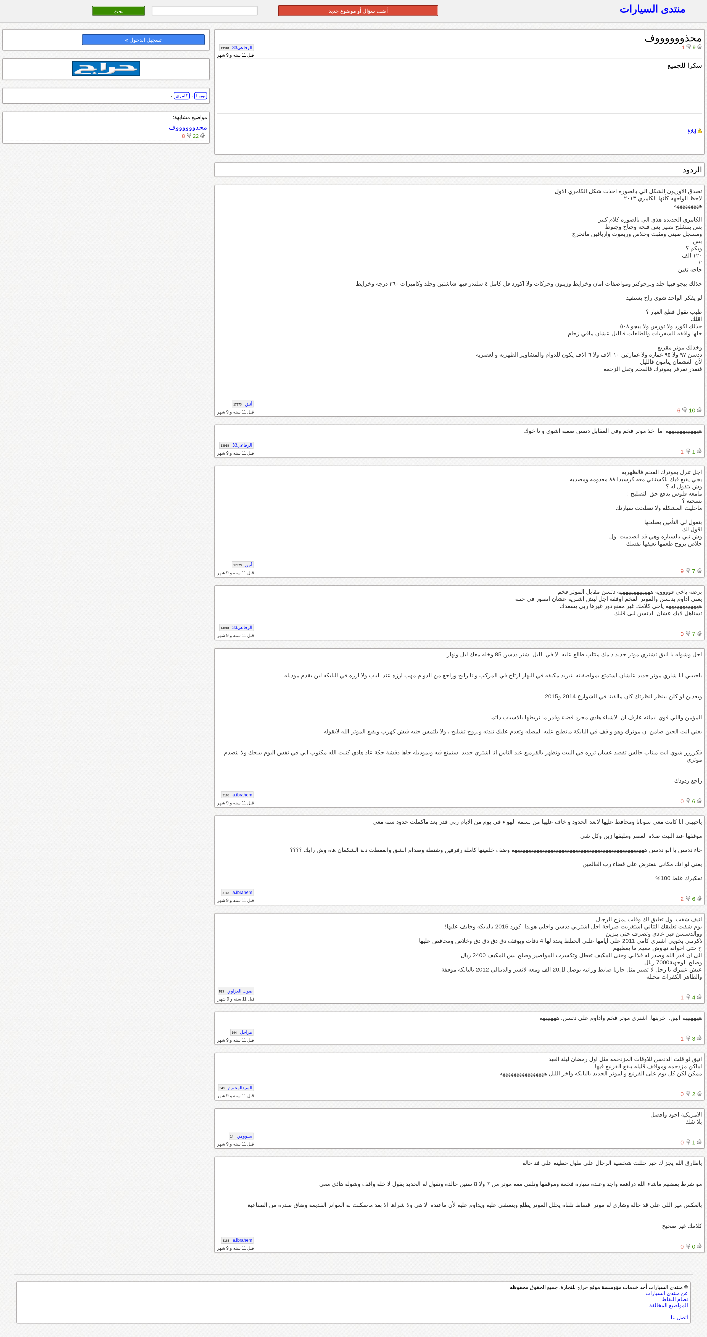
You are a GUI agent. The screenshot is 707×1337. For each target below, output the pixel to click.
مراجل (242, 1032)
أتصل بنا (679, 1317)
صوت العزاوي (236, 991)
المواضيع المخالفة (668, 1305)
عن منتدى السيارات (666, 1293)
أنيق (242, 404)
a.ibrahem (237, 795)
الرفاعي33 (236, 47)
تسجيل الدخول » (143, 40)
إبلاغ (692, 131)
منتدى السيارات (653, 9)
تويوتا (200, 95)
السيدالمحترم (236, 1087)
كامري (182, 95)
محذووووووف (188, 127)
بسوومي (241, 1136)
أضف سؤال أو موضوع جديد (358, 11)
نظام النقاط (675, 1299)
